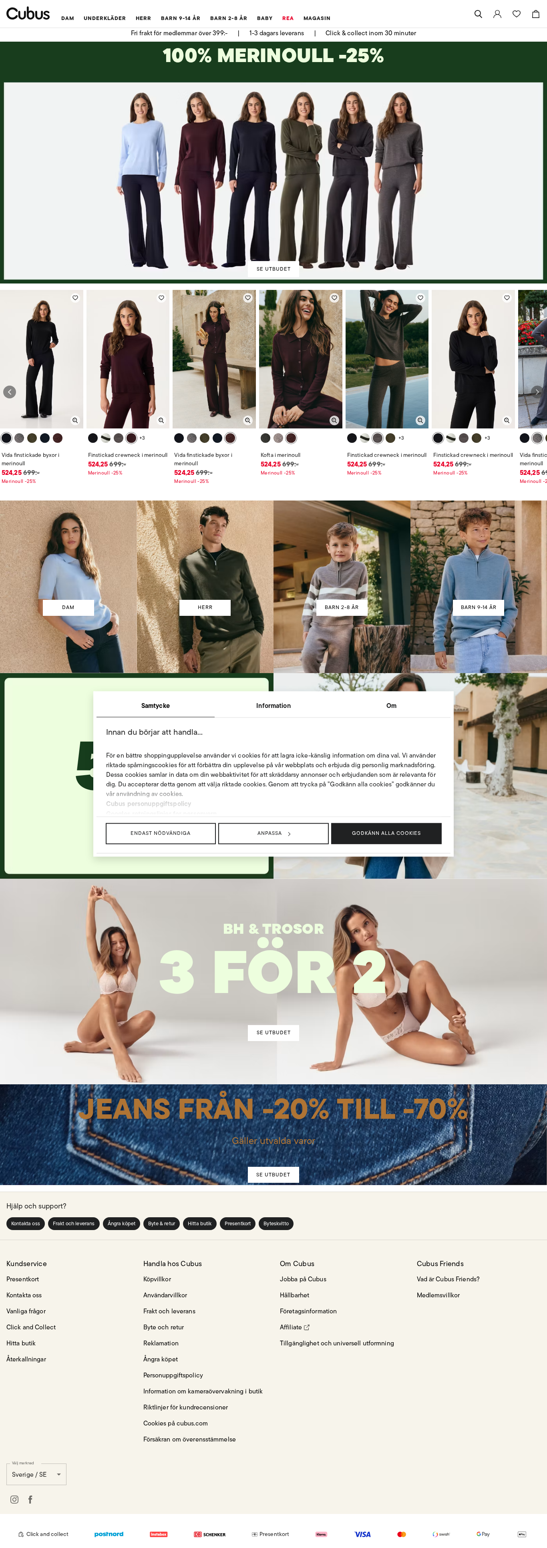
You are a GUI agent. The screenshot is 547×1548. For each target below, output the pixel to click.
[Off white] (106, 438)
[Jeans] (273, 1123)
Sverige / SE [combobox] (29, 1474)
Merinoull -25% (19, 481)
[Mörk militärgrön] (32, 438)
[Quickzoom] (75, 420)
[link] (497, 14)
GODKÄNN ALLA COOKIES (386, 833)
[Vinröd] (57, 438)
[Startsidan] (28, 13)
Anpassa (269, 833)
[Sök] (478, 14)
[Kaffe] (19, 438)
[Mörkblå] (45, 438)
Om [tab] (391, 705)
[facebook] (30, 1500)
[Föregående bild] (9, 392)
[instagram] (14, 1500)
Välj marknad (23, 1463)
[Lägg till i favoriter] (75, 298)
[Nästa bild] (537, 392)
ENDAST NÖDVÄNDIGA (161, 833)
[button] (25, 1223)
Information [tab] (273, 705)
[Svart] (6, 438)
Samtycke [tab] (155, 705)
